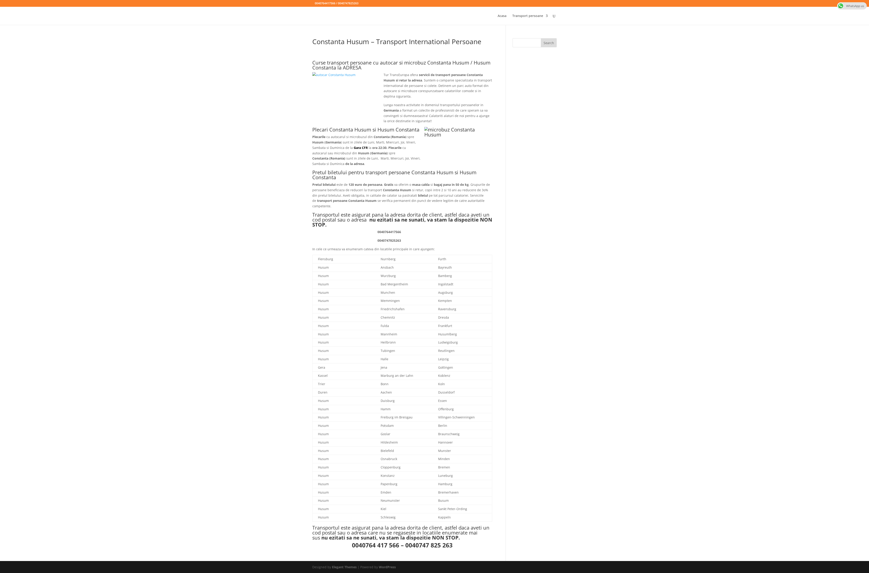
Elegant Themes (344, 567)
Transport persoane (527, 16)
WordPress (387, 567)
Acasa (502, 16)
